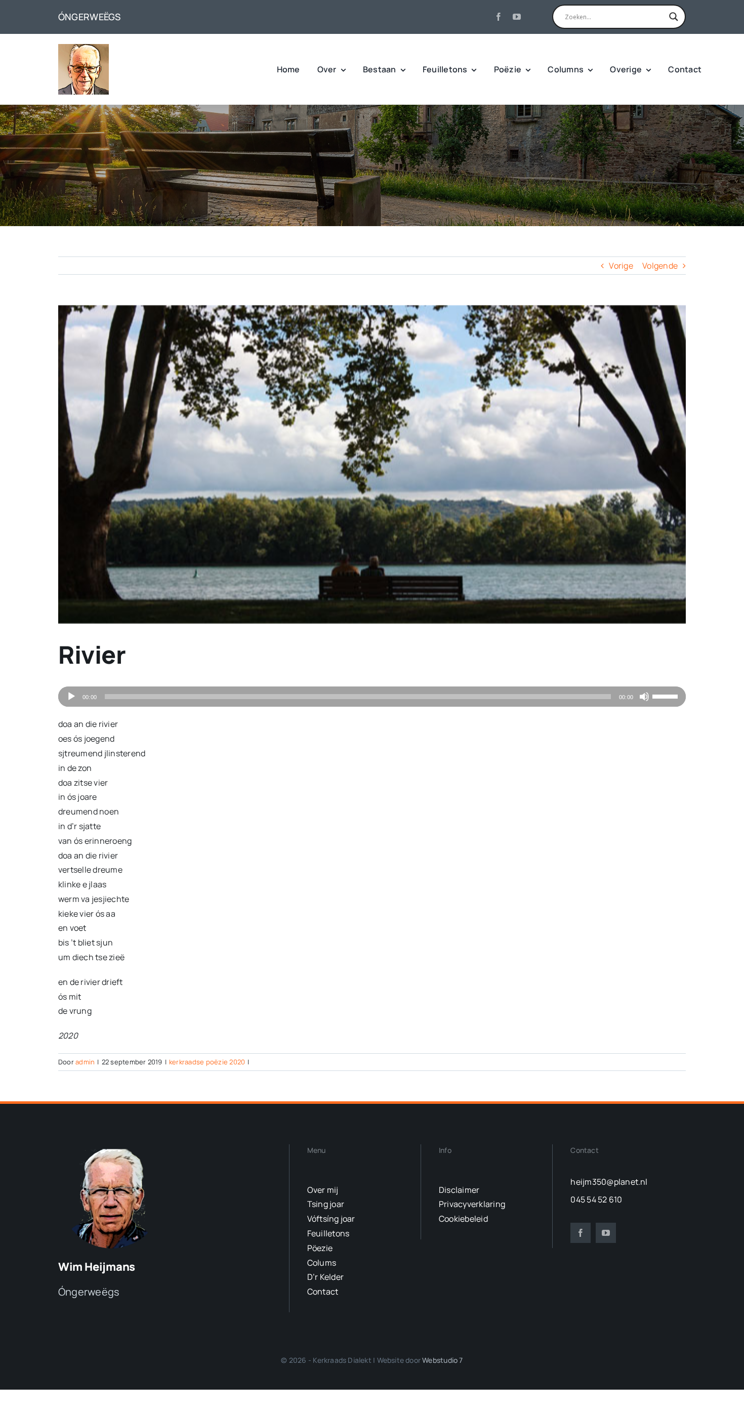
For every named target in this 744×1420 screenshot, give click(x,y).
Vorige (621, 265)
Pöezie (320, 1248)
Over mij (323, 1189)
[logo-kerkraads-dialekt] (112, 1148)
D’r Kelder (325, 1276)
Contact (323, 1291)
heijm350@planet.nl (608, 1181)
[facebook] (498, 17)
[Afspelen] (71, 697)
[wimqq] (83, 48)
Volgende (660, 265)
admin (85, 1061)
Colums (321, 1262)
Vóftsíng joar (331, 1218)
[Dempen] (644, 697)
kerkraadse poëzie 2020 (207, 1061)
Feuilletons (328, 1233)
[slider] (666, 695)
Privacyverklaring (472, 1204)
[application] (372, 696)
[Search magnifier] (674, 17)
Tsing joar (325, 1204)
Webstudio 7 (442, 1360)
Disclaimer (459, 1189)
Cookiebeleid (463, 1218)
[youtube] (517, 17)
